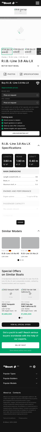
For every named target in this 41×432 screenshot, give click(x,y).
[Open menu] (37, 3)
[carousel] (20, 36)
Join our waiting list (20, 133)
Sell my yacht (20, 345)
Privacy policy (23, 418)
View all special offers (20, 324)
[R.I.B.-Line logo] (20, 11)
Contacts (17, 393)
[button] (20, 32)
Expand (20, 222)
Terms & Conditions (9, 418)
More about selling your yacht (20, 350)
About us (7, 393)
